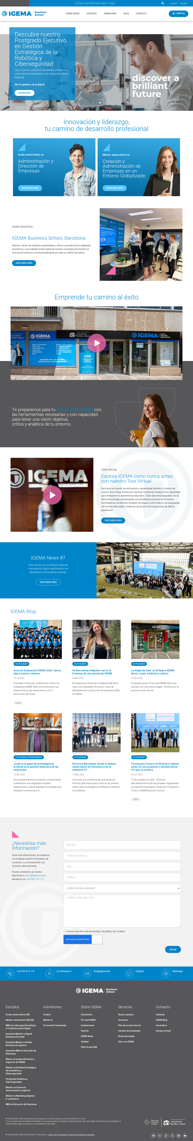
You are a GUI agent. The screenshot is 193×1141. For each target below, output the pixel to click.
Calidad (85, 1041)
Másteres (48, 1020)
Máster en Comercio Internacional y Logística (18, 1089)
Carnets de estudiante (129, 1031)
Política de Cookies (86, 1134)
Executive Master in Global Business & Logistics (19, 1043)
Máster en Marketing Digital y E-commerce (20, 1097)
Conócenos (86, 1014)
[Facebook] (153, 1135)
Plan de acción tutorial (129, 1025)
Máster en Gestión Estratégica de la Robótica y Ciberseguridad (21, 1070)
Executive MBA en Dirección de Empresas (21, 1052)
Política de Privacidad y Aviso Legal (63, 1134)
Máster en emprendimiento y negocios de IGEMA (20, 1060)
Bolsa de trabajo (126, 1036)
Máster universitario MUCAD (20, 1020)
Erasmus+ (123, 1020)
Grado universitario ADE (18, 1014)
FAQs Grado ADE (89, 1047)
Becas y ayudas (126, 1014)
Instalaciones (87, 1025)
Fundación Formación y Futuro (35, 1121)
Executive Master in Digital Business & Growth (19, 1035)
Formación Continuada (54, 1025)
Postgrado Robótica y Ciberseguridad (17, 1080)
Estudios (12, 1007)
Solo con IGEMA (126, 1041)
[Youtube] (185, 1135)
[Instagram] (159, 1135)
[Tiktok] (166, 1135)
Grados (47, 1014)
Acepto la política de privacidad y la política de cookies (95, 931)
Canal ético (161, 1025)
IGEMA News (87, 1036)
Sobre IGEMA (91, 1007)
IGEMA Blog (161, 1020)
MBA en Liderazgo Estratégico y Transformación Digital (21, 1027)
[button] (162, 3)
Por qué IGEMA (88, 1020)
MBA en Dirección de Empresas (21, 1104)
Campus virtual (163, 1031)
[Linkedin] (178, 1135)
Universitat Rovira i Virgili (75, 1119)
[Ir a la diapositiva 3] (100, 102)
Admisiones (52, 1007)
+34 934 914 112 (34, 879)
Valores (85, 1031)
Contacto (160, 1014)
